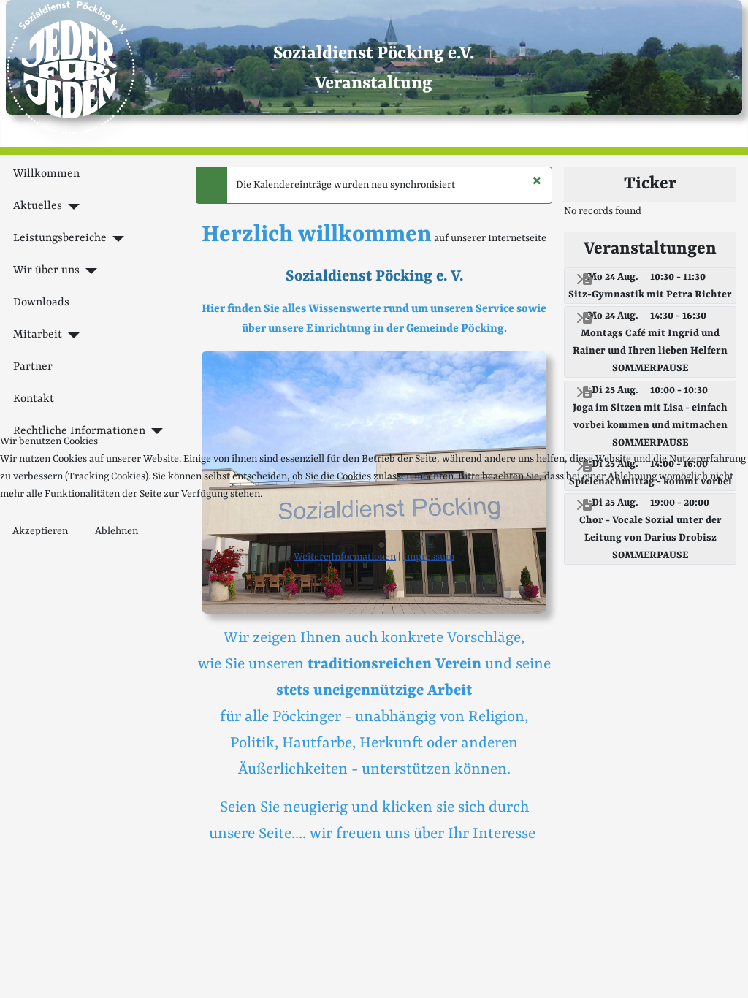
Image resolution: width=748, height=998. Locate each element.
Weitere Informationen (345, 557)
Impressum (428, 557)
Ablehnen (116, 531)
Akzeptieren (40, 531)
